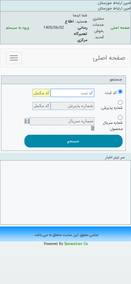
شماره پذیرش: (111, 108)
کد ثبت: (110, 93)
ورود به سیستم (17, 28)
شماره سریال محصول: (113, 126)
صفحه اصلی (120, 28)
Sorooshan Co (76, 244)
